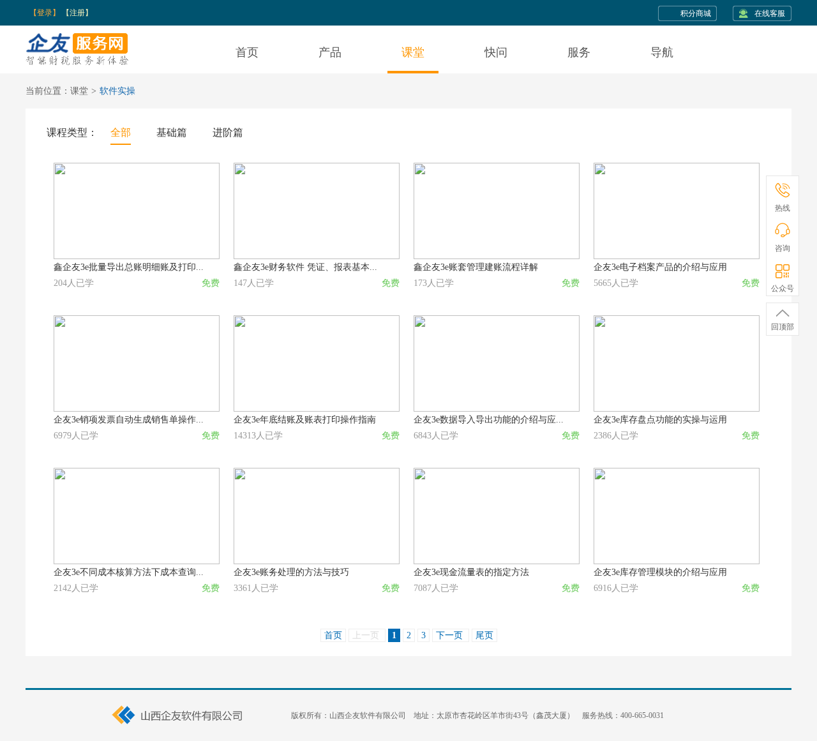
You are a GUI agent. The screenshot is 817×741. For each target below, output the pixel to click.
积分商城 (695, 13)
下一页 (450, 635)
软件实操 (117, 91)
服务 (578, 52)
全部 (120, 132)
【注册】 (77, 12)
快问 (495, 52)
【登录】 (44, 12)
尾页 (484, 635)
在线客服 (769, 13)
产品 (330, 52)
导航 (661, 52)
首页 (247, 52)
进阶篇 (228, 132)
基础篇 (171, 132)
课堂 (412, 52)
